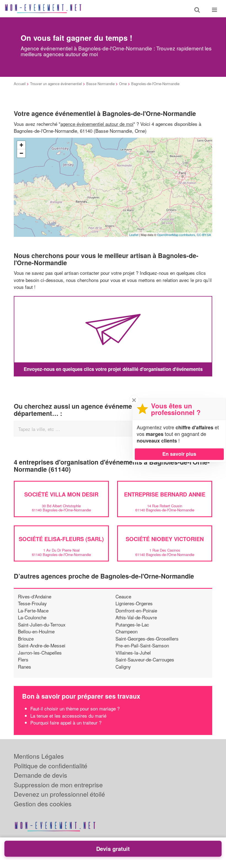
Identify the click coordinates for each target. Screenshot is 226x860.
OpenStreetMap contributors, (177, 234)
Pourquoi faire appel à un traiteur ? (65, 722)
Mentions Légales (39, 756)
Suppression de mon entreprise (58, 784)
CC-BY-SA (204, 234)
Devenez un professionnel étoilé (59, 794)
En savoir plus (179, 453)
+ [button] (21, 145)
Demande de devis (40, 775)
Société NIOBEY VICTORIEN (165, 539)
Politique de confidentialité (50, 765)
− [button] (21, 153)
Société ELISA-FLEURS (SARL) (61, 539)
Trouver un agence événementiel (56, 83)
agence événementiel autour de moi (96, 123)
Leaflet (133, 234)
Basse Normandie (100, 83)
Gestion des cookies (43, 803)
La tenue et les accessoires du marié (68, 715)
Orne (123, 83)
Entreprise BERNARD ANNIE (164, 494)
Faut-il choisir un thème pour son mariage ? (75, 708)
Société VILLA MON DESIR (61, 494)
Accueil (20, 83)
